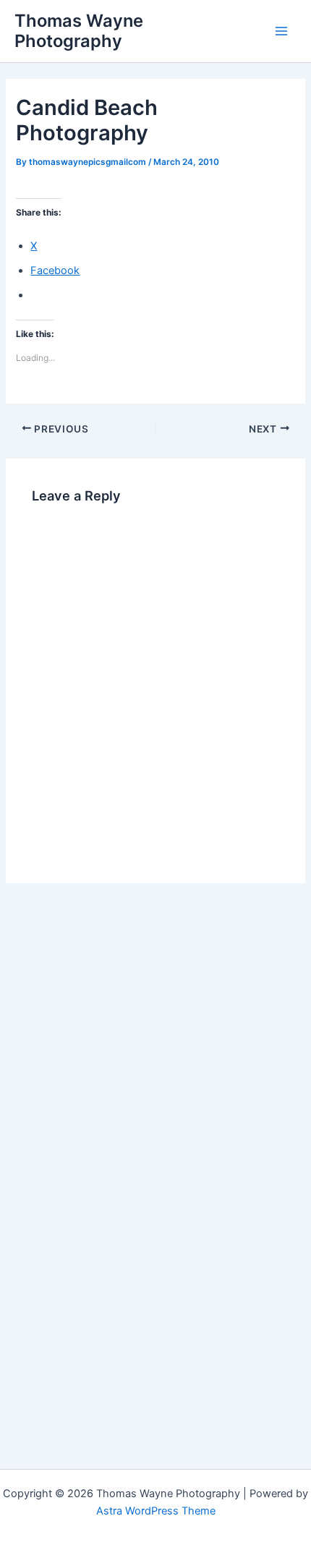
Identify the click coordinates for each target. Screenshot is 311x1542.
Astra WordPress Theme (156, 1510)
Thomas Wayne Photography (78, 30)
